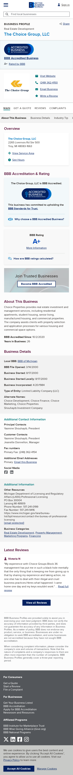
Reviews (40, 108)
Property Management (48, 533)
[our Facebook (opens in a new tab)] (19, 741)
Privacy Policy (11, 760)
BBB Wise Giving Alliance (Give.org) (24, 729)
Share (66, 23)
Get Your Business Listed (18, 703)
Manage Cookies (47, 768)
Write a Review (49, 96)
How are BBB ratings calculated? (33, 258)
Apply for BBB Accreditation (20, 709)
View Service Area (23, 153)
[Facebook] (6, 472)
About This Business (13, 118)
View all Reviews (36, 603)
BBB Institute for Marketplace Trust (23, 726)
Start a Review (11, 686)
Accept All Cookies (19, 769)
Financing (35, 536)
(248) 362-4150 (49, 82)
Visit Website (48, 76)
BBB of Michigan (27, 361)
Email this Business (25, 462)
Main (6, 108)
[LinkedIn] (12, 472)
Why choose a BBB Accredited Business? (39, 219)
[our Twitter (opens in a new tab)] (6, 741)
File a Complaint (13, 689)
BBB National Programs (17, 732)
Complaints (57, 108)
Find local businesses (23, 14)
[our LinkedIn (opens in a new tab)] (13, 741)
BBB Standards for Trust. (23, 208)
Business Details (40, 118)
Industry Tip (61, 118)
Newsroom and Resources (18, 712)
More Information (36, 248)
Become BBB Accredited (36, 284)
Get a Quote (22, 108)
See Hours (18, 159)
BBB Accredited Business (21, 58)
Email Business (49, 89)
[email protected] (14, 523)
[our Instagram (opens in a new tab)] (26, 741)
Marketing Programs (16, 536)
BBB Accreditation (14, 706)
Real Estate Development (19, 533)
